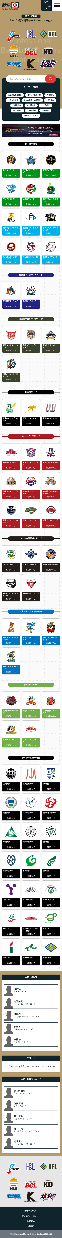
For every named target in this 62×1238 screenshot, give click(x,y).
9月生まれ (50, 100)
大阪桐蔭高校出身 (15, 95)
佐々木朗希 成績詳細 (32, 100)
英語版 (31, 1226)
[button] (31, 990)
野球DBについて (31, 1211)
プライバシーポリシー (31, 1216)
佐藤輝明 (45, 110)
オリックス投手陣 (34, 95)
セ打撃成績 (31, 105)
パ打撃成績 (17, 110)
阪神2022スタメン (31, 115)
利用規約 (31, 1221)
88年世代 (50, 95)
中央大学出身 (13, 100)
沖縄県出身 (17, 105)
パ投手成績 (32, 110)
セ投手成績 (45, 105)
